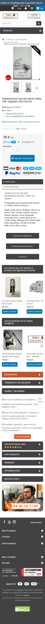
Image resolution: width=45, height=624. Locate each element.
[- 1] (15, 150)
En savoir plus (9, 182)
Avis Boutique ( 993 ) (15, 444)
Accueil (6, 562)
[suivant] (41, 292)
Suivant (36, 87)
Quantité (7, 146)
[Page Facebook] (4, 521)
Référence (6, 107)
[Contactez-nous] (22, 497)
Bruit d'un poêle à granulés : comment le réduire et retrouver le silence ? (19, 417)
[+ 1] (18, 150)
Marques (9, 462)
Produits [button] (7, 30)
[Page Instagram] (14, 521)
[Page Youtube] (9, 521)
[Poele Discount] (21, 15)
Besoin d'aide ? (12, 478)
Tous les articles (22, 436)
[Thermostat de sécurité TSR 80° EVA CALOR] (13, 340)
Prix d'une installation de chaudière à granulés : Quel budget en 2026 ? (22, 403)
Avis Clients (11, 187)
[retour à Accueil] (3, 39)
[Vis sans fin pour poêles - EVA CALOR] (13, 287)
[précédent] (3, 345)
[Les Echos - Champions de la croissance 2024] (22, 572)
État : (4, 110)
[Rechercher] (38, 23)
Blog (19, 8)
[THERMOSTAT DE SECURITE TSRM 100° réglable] (16, 87)
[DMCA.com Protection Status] (22, 608)
